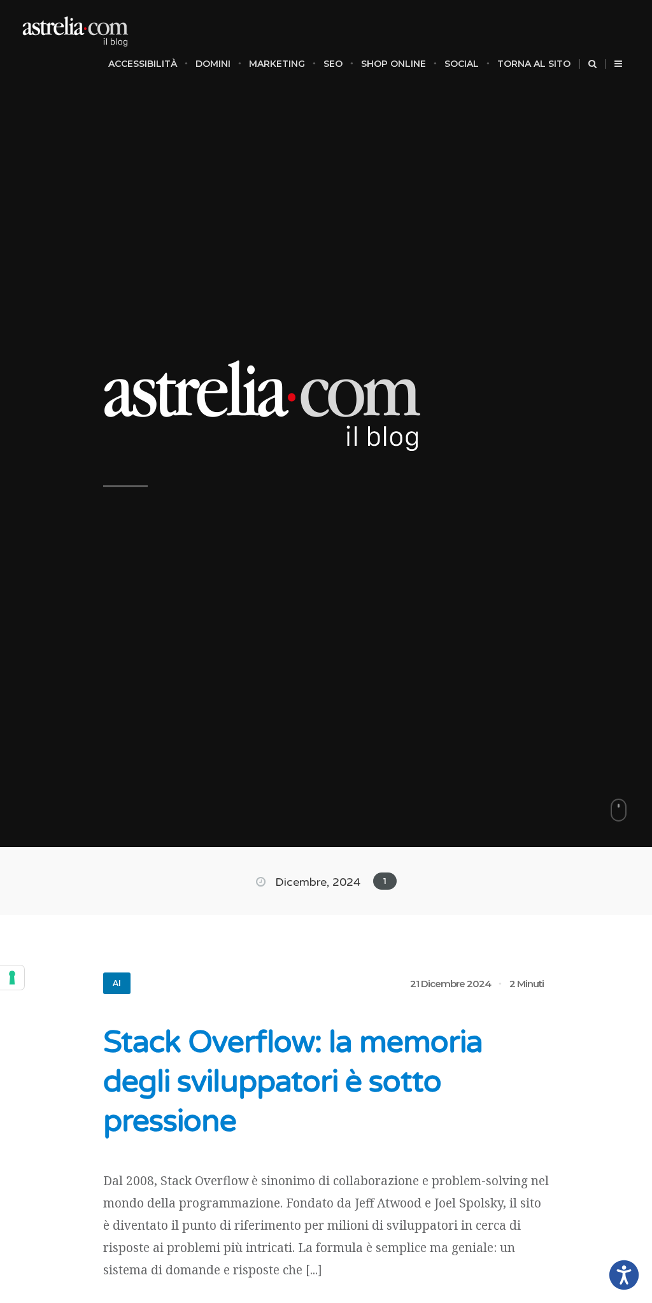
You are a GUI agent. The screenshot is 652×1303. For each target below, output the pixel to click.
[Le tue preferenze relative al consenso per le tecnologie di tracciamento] (12, 977)
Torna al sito (533, 63)
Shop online (393, 63)
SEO (333, 63)
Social (461, 63)
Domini (212, 63)
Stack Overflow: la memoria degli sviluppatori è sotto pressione (293, 1082)
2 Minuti (526, 984)
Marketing (277, 63)
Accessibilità (142, 63)
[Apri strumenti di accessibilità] (624, 1275)
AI (117, 983)
